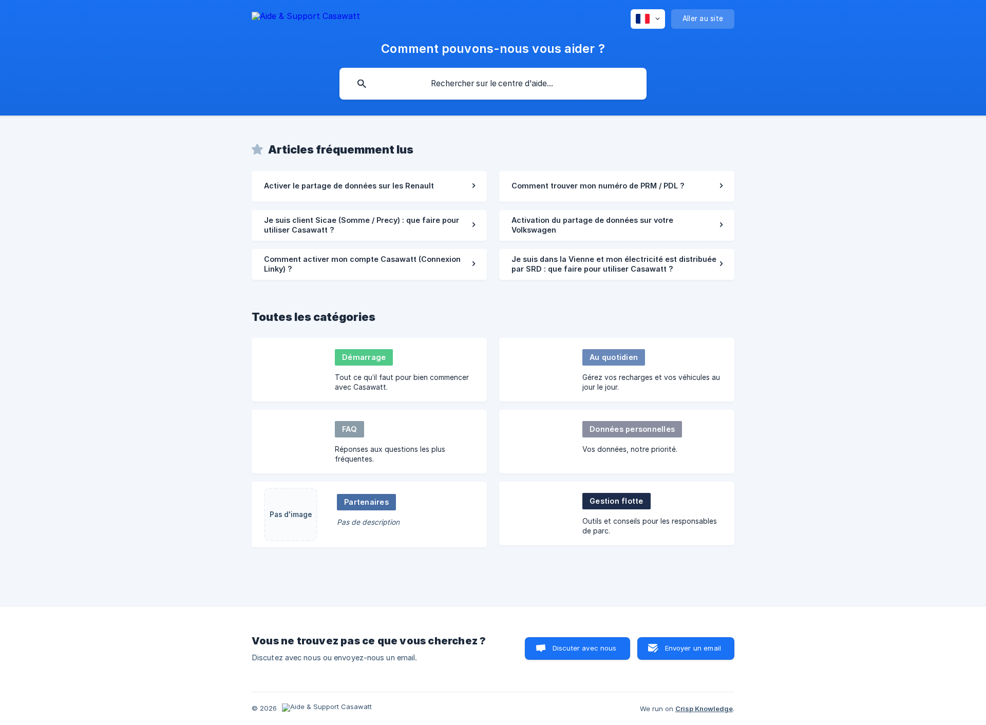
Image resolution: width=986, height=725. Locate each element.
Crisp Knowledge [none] (704, 708)
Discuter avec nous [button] (585, 648)
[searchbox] (493, 84)
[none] (306, 17)
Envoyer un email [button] (693, 648)
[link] (369, 186)
